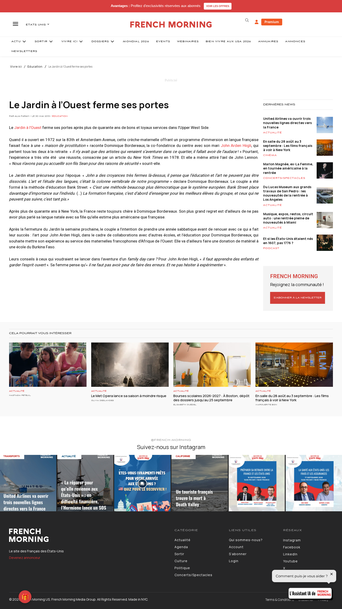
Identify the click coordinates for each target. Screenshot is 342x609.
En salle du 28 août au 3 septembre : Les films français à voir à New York (287, 145)
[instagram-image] (28, 483)
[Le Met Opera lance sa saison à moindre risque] (130, 365)
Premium (272, 22)
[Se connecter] (256, 22)
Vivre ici (16, 66)
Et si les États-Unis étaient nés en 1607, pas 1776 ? (288, 240)
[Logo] (88, 535)
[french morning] (171, 24)
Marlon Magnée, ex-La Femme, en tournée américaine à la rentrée (288, 168)
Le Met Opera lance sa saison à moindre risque (128, 395)
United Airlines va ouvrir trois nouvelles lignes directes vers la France (287, 122)
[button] (247, 20)
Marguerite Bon (266, 405)
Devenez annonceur (24, 557)
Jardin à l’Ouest (27, 127)
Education (35, 66)
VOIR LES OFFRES (217, 6)
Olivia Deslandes (102, 400)
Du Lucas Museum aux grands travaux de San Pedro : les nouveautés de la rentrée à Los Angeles (287, 193)
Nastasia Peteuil (20, 395)
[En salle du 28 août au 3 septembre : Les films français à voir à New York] (294, 365)
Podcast (271, 248)
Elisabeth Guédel (184, 405)
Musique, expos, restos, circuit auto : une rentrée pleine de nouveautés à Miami (288, 218)
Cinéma (270, 155)
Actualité (272, 132)
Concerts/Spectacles (284, 178)
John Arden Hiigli (236, 145)
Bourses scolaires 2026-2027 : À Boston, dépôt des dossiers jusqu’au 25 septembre (211, 397)
